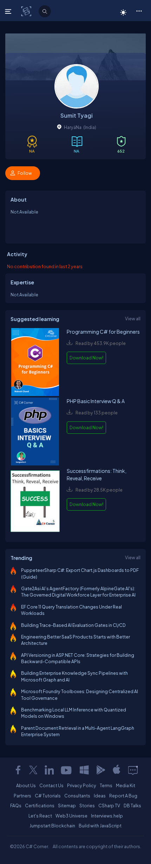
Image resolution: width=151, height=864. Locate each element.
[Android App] (100, 770)
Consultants (77, 795)
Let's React (40, 816)
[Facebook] (18, 770)
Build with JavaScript (100, 825)
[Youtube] (67, 770)
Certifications (39, 805)
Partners (22, 795)
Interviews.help (107, 816)
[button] (139, 10)
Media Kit (125, 785)
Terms (106, 785)
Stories (87, 805)
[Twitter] (33, 770)
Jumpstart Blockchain (52, 825)
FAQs (15, 805)
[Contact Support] (133, 770)
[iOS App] (116, 770)
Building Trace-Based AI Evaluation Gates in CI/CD (73, 625)
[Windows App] (84, 770)
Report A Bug (123, 795)
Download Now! (86, 357)
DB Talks (132, 805)
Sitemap (67, 805)
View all (132, 318)
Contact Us (51, 785)
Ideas (100, 795)
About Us (26, 785)
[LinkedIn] (49, 770)
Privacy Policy (81, 785)
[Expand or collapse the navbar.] (9, 11)
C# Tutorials (48, 795)
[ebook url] (35, 362)
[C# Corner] (26, 11)
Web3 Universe (71, 816)
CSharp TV (109, 805)
